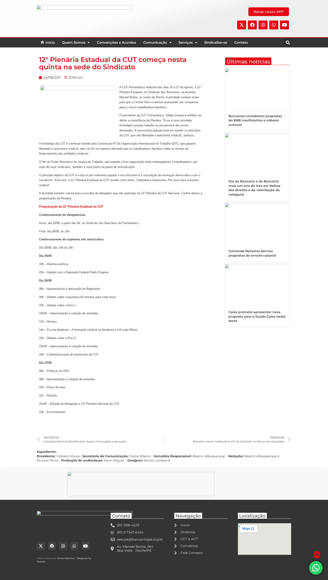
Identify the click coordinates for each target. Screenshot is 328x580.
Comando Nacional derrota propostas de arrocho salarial (252, 253)
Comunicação (155, 42)
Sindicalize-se (215, 42)
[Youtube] (284, 24)
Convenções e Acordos (116, 42)
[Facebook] (252, 24)
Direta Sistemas (66, 558)
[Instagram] (263, 24)
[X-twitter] (241, 24)
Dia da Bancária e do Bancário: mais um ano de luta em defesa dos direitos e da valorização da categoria (254, 187)
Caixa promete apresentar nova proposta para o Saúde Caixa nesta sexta (257, 316)
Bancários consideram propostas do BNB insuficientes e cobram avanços (255, 120)
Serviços (186, 42)
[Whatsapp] (273, 24)
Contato (241, 42)
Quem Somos (73, 42)
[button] (287, 42)
